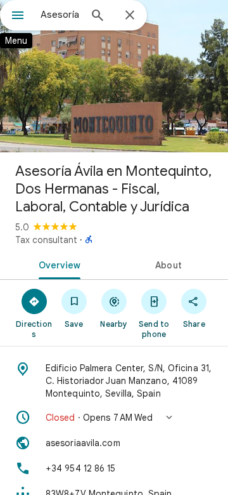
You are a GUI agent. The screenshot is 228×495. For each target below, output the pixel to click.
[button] (114, 417)
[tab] (57, 264)
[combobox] (60, 14)
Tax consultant (46, 240)
